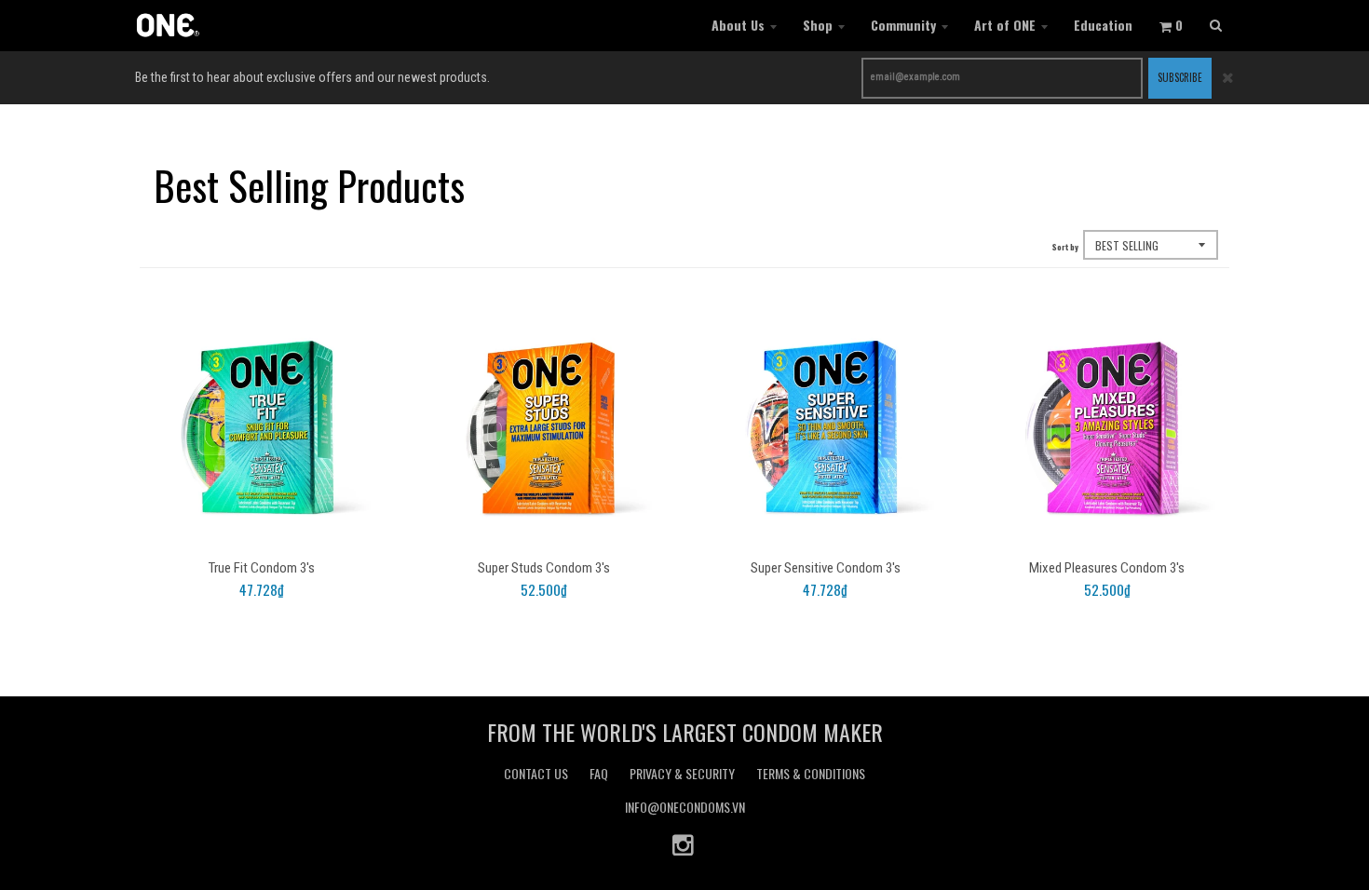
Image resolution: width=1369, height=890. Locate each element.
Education (1103, 24)
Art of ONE (1005, 24)
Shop (818, 24)
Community (903, 24)
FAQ (599, 773)
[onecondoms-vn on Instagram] (684, 844)
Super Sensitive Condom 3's (826, 568)
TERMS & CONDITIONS (810, 773)
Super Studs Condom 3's (544, 568)
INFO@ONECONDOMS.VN (685, 806)
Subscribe (1180, 77)
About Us (738, 24)
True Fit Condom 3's (262, 568)
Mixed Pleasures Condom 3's (1107, 568)
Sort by (1065, 246)
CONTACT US (536, 773)
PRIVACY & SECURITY (682, 773)
